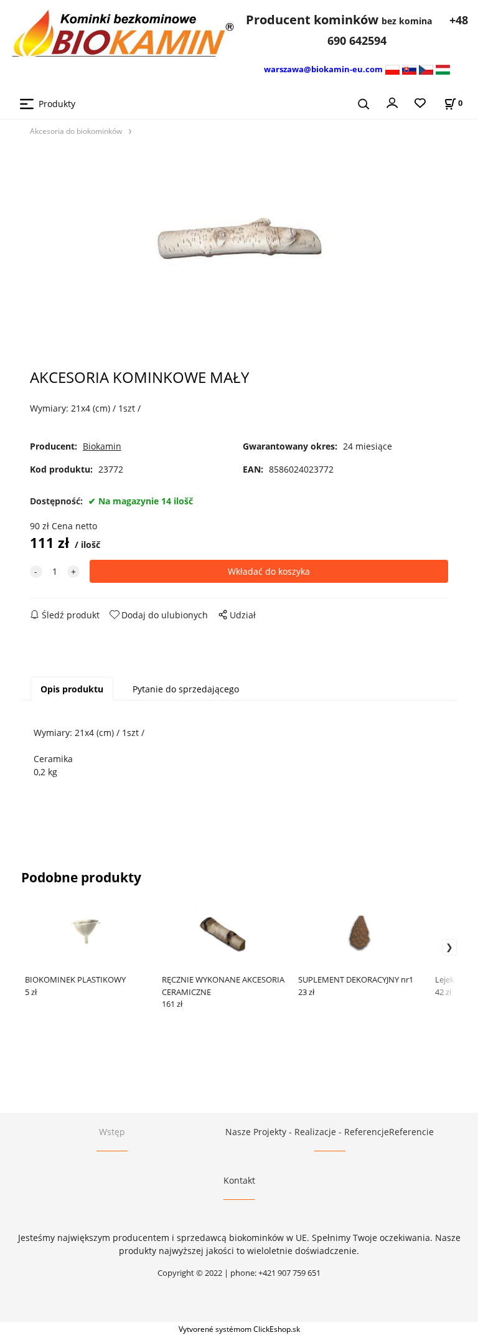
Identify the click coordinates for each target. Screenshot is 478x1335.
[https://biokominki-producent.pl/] (392, 69)
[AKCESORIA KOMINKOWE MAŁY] (239, 246)
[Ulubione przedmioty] (420, 103)
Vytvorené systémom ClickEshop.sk (239, 1329)
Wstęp (112, 1132)
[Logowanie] (392, 102)
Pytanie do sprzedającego (186, 689)
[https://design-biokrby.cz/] (426, 69)
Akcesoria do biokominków (76, 131)
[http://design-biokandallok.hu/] (443, 69)
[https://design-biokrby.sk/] (409, 69)
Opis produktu (71, 689)
